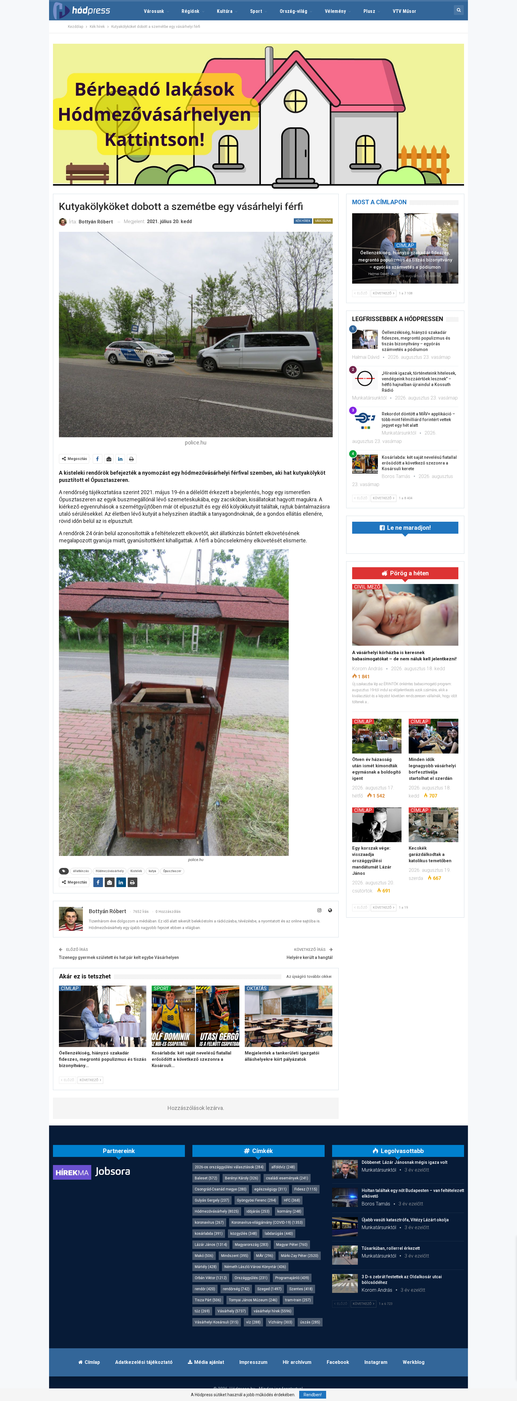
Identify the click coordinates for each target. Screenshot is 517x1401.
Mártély (206, 1267)
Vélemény (335, 11)
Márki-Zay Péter (299, 1256)
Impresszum (253, 1362)
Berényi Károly (241, 1178)
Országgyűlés (251, 1278)
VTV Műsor (404, 11)
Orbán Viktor (211, 1278)
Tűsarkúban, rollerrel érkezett (391, 1248)
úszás (310, 1322)
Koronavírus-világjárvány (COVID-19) (267, 1222)
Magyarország (251, 1245)
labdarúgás (279, 1233)
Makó (204, 1256)
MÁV (264, 1256)
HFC (292, 1200)
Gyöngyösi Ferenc (256, 1200)
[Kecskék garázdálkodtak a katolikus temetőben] (433, 824)
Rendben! (313, 1394)
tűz (202, 1311)
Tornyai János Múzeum (253, 1300)
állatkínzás (81, 871)
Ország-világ (294, 11)
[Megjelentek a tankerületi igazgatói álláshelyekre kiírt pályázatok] (288, 1016)
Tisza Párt (208, 1300)
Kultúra (224, 11)
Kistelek (136, 871)
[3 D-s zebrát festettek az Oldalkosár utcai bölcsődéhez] (345, 1283)
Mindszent (234, 1256)
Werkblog (414, 1362)
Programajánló (292, 1278)
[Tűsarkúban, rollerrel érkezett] (345, 1255)
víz (253, 1322)
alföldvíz (283, 1167)
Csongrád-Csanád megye (221, 1189)
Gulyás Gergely (212, 1200)
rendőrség (236, 1289)
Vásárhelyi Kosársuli (216, 1322)
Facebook (338, 1362)
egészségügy (270, 1189)
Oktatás (257, 988)
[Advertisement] (25, 90)
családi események (287, 1178)
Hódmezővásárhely (110, 871)
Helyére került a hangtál (310, 957)
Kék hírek (303, 221)
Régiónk (190, 11)
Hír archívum (297, 1362)
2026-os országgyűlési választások (229, 1167)
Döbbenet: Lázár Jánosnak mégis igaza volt (404, 1162)
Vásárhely (232, 1311)
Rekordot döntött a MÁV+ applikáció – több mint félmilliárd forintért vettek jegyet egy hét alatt (418, 419)
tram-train (298, 1300)
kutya (152, 871)
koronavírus (209, 1222)
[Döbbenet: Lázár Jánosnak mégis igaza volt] (345, 1169)
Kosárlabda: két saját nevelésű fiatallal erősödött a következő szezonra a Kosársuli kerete (419, 463)
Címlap (70, 988)
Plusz (369, 11)
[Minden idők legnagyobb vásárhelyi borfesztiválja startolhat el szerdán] (433, 736)
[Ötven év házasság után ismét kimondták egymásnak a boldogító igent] (377, 736)
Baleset (206, 1178)
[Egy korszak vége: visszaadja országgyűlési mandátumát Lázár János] (377, 824)
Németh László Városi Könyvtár (255, 1267)
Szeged (269, 1289)
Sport (256, 11)
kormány (289, 1211)
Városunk (154, 11)
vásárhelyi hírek (272, 1311)
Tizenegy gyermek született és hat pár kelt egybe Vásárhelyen (119, 957)
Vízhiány (280, 1322)
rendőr (205, 1289)
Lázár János (211, 1245)
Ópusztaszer (172, 871)
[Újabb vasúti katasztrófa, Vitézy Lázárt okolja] (345, 1226)
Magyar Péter (292, 1245)
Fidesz (305, 1189)
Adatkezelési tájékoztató (144, 1362)
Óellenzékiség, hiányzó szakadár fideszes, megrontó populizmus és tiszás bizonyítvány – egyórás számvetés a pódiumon (405, 260)
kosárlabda (209, 1233)
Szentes (301, 1289)
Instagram (375, 1362)
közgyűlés (243, 1233)
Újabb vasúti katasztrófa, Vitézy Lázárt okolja (405, 1219)
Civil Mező (367, 586)
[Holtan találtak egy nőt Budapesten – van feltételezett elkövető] (345, 1197)
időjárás (258, 1211)
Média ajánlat (209, 1362)
